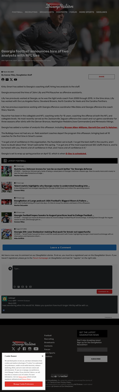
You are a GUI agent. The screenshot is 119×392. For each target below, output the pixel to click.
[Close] (42, 356)
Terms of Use (22, 377)
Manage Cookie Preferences (23, 384)
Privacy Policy (26, 379)
